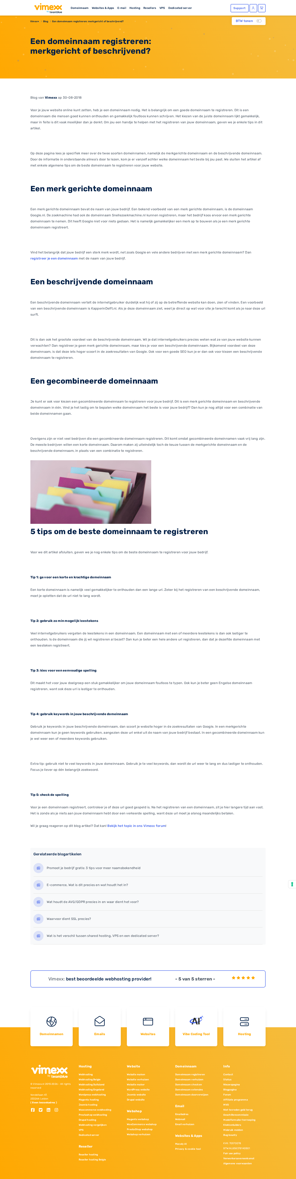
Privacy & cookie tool (188, 1149)
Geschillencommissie (235, 1114)
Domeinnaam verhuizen (189, 1079)
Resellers (149, 7)
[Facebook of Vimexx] (34, 1110)
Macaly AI (181, 1143)
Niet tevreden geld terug (238, 1109)
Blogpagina (229, 1089)
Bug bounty (230, 1135)
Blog (45, 21)
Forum (227, 1094)
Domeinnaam (79, 7)
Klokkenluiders (232, 1125)
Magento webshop (138, 1119)
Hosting (134, 7)
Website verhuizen (138, 1079)
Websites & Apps (103, 7)
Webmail (180, 1119)
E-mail (121, 7)
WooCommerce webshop (141, 1124)
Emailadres (181, 1114)
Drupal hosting (87, 1119)
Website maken (136, 1074)
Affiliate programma (235, 1099)
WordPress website (138, 1089)
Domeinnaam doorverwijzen (191, 1094)
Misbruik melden (233, 1130)
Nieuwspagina (231, 1084)
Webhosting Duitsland (92, 1084)
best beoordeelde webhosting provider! (109, 979)
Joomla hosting (88, 1104)
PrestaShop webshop (139, 1129)
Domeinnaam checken (188, 1084)
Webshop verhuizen (138, 1134)
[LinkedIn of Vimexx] (50, 1110)
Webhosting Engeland (91, 1089)
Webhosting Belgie (90, 1079)
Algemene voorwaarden (237, 1163)
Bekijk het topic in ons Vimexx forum (136, 826)
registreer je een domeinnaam (54, 258)
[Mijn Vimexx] (253, 8)
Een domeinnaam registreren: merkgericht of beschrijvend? (88, 21)
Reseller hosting (88, 1154)
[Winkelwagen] (262, 8)
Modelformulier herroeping (239, 1119)
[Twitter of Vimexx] (42, 1110)
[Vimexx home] (46, 7)
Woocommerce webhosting (95, 1109)
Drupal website (136, 1099)
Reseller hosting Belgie (92, 1159)
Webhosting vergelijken (93, 1125)
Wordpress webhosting (92, 1094)
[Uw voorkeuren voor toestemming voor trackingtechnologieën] (292, 884)
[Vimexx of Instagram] (57, 1110)
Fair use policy (232, 1153)
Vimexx (34, 21)
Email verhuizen (184, 1124)
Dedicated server (180, 7)
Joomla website (136, 1094)
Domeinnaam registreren (190, 1074)
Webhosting (86, 1074)
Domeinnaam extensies (189, 1089)
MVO (226, 1104)
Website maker (136, 1084)
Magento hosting (89, 1099)
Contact (228, 1074)
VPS (162, 7)
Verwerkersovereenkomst (238, 1158)
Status (227, 1079)
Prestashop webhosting (93, 1114)
